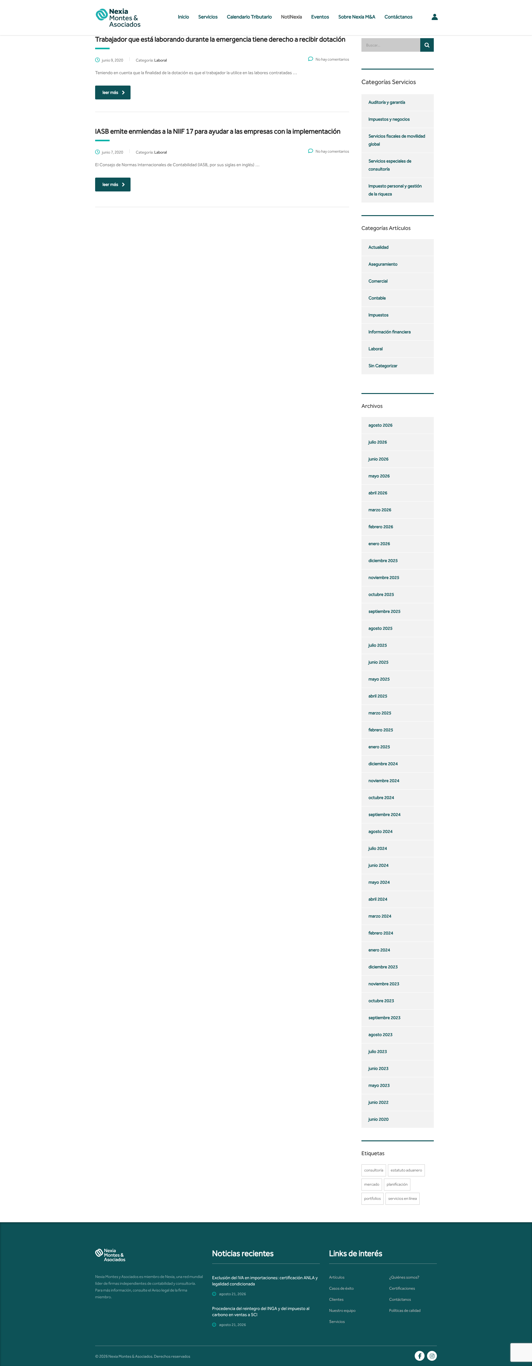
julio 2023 (378, 1051)
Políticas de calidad (405, 1310)
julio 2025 (378, 645)
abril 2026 (378, 493)
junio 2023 (379, 1068)
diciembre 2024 (383, 763)
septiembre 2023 (385, 1017)
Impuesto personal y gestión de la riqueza (395, 190)
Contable (377, 298)
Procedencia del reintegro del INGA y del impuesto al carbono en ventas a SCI (260, 1311)
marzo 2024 (380, 916)
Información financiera (390, 332)
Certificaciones (402, 1288)
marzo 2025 (380, 713)
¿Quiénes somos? (404, 1277)
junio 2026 (379, 459)
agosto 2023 (381, 1034)
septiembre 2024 (385, 814)
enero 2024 (379, 950)
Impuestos (379, 315)
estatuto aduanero (406, 1170)
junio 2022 (379, 1102)
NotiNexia (291, 17)
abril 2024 (378, 899)
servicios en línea (402, 1198)
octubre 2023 (381, 1000)
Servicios (208, 17)
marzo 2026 (380, 509)
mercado (371, 1184)
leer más (110, 92)
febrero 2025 (381, 730)
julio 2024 (378, 848)
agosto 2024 (381, 831)
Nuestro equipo (342, 1310)
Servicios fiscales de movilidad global (397, 140)
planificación (397, 1184)
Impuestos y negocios (389, 119)
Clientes (336, 1299)
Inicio (183, 17)
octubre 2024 (381, 797)
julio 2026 (378, 442)
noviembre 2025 (384, 577)
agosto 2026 (381, 425)
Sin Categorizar (383, 365)
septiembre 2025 (385, 611)
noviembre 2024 (384, 780)
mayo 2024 (379, 882)
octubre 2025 (381, 594)
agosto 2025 (381, 628)
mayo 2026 (379, 476)
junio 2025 (379, 662)
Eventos (320, 17)
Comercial (378, 281)
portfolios (372, 1198)
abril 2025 (378, 696)
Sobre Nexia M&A (356, 17)
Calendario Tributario (249, 17)
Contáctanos (399, 17)
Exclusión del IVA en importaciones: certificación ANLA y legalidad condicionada (265, 1281)
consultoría (373, 1170)
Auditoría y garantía (387, 102)
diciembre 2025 (383, 560)
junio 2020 (379, 1119)
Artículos (337, 1277)
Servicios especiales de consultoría (390, 165)
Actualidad (379, 247)
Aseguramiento (383, 264)
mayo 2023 (379, 1085)
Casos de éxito (341, 1288)
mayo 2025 (379, 679)
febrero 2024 (381, 933)
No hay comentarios (332, 59)
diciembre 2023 (383, 967)
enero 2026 (379, 543)
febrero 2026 (381, 526)
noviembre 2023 (384, 983)
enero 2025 (379, 746)
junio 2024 (379, 865)
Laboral (376, 349)
